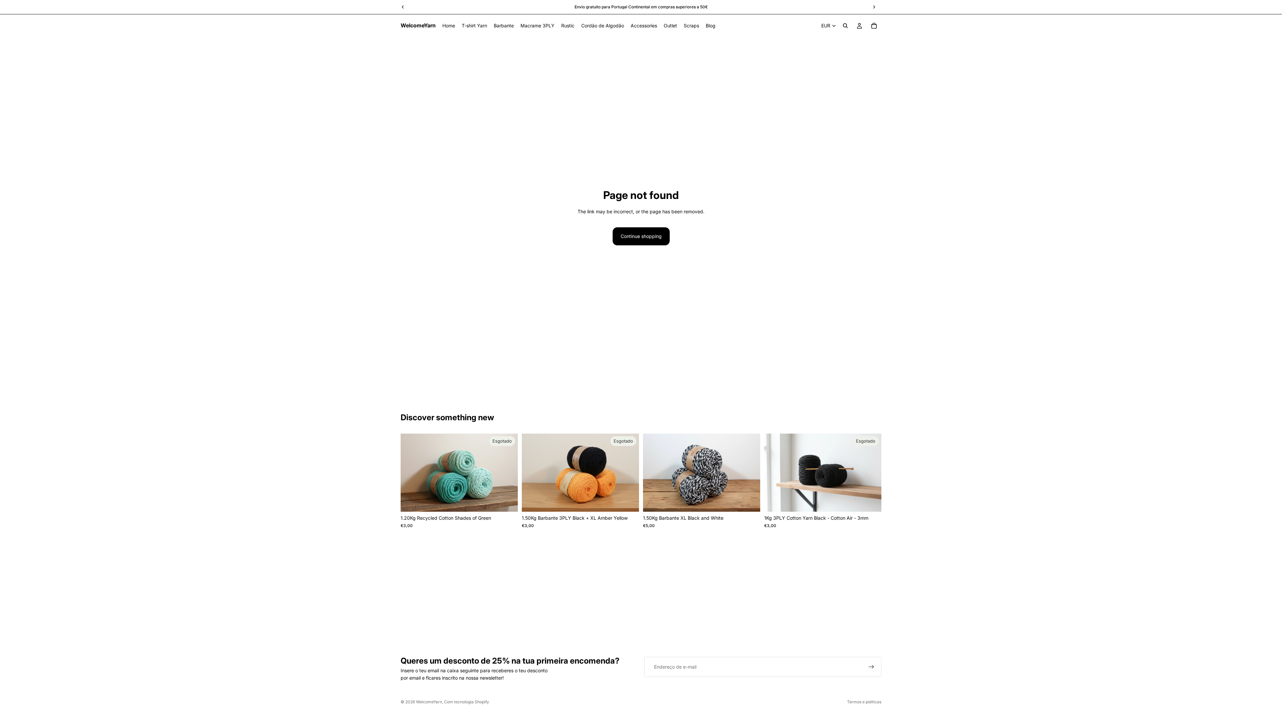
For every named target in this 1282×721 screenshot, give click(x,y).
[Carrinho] (874, 25)
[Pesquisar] (845, 25)
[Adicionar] (750, 502)
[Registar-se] (871, 667)
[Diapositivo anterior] (411, 472)
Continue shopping (641, 236)
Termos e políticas (864, 701)
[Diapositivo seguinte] (508, 472)
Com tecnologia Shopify (466, 701)
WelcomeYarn (429, 701)
